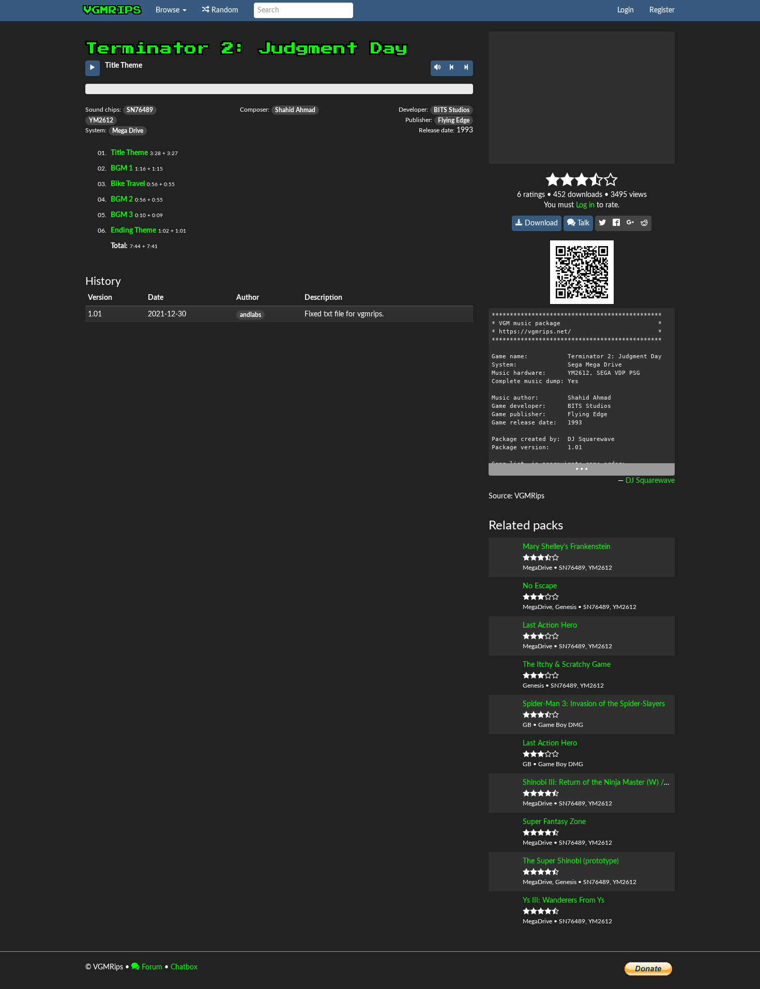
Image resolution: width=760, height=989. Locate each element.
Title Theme (129, 153)
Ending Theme (133, 230)
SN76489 (140, 110)
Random (223, 10)
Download (540, 223)
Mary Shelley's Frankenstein (567, 547)
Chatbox (184, 967)
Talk (582, 223)
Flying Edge (453, 120)
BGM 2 (122, 199)
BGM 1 (122, 168)
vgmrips (113, 10)
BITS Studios (451, 110)
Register (662, 10)
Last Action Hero (550, 625)
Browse (168, 10)
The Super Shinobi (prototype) (571, 861)
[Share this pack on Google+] (630, 223)
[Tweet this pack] (602, 223)
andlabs (250, 315)
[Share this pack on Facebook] (616, 223)
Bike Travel (128, 184)
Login (625, 10)
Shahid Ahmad (295, 110)
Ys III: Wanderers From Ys (563, 900)
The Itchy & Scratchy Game (567, 664)
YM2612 (101, 120)
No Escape (540, 586)
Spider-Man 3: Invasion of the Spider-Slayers (594, 704)
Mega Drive (127, 131)
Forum (151, 967)
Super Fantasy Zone (554, 822)
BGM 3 (122, 215)
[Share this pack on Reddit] (644, 223)
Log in (585, 205)
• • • (581, 469)
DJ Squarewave (650, 480)
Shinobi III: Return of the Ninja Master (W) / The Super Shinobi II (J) (631, 782)
